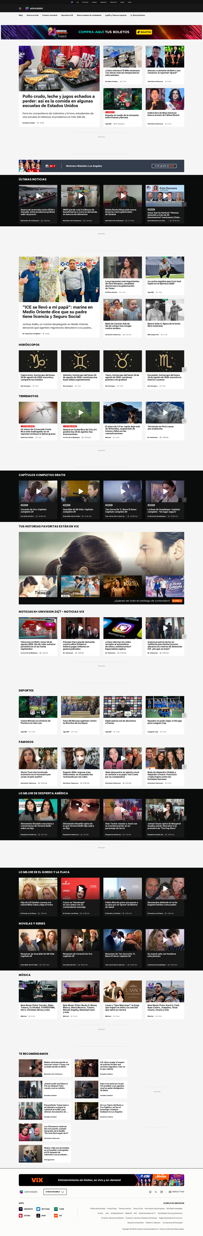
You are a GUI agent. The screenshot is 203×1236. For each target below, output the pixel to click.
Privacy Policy (112, 1209)
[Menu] (20, 8)
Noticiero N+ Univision (30, 221)
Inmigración (49, 1160)
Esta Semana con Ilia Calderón (156, 221)
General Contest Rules (135, 1223)
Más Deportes (153, 335)
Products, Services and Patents (112, 1218)
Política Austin (111, 292)
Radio (122, 2)
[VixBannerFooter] (101, 1180)
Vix (78, 2)
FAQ (135, 1213)
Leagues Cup (153, 732)
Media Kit (128, 1213)
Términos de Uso (125, 1209)
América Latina (27, 437)
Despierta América (28, 835)
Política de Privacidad (97, 1209)
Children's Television (153, 1223)
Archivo (100, 1213)
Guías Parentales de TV (147, 1213)
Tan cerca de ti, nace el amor (114, 516)
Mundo (108, 437)
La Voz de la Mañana (71, 437)
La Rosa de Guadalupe (157, 516)
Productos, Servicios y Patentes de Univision (141, 1218)
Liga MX (108, 124)
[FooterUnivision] (28, 1192)
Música (24, 1016)
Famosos (103, 2)
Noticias (85, 2)
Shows (94, 2)
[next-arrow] (184, 204)
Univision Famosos (155, 81)
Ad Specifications (117, 1213)
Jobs (107, 1213)
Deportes (113, 2)
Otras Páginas (53, 1192)
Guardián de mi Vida (71, 516)
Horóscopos (26, 386)
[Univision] (34, 8)
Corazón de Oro (27, 516)
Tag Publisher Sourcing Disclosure (170, 1213)
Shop (129, 2)
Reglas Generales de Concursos (170, 1218)
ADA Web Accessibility (174, 1209)
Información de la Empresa (155, 1209)
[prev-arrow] (17, 586)
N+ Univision (153, 437)
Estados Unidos (29, 123)
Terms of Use (138, 1209)
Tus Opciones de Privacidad (172, 1223)
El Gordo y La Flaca (28, 913)
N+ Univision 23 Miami (32, 334)
